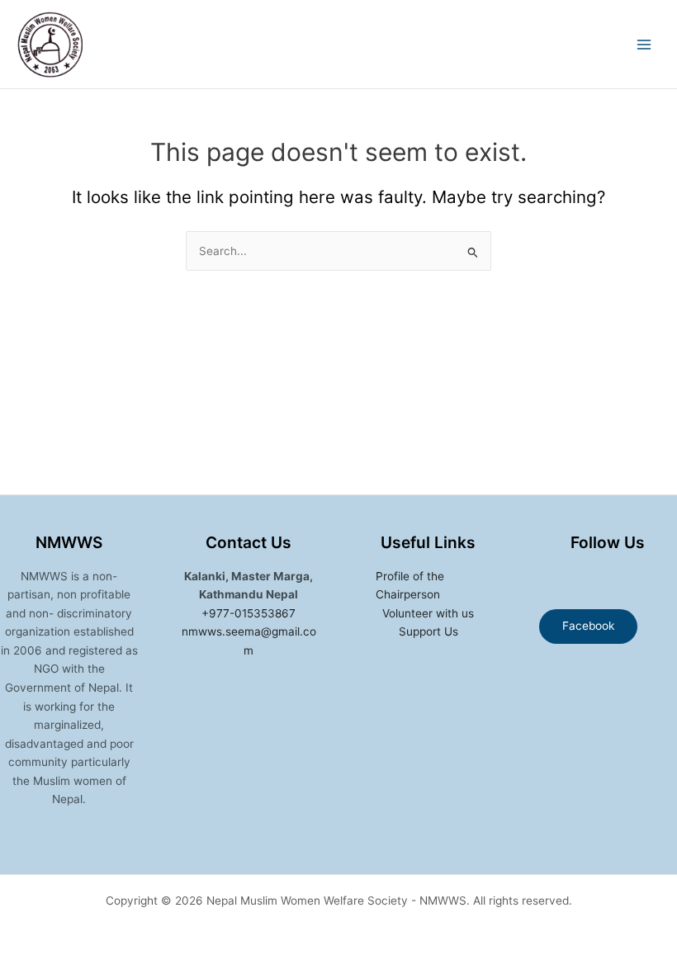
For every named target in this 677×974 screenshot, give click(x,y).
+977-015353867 (248, 613)
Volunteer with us (428, 613)
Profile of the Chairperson (410, 586)
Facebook (588, 625)
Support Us (428, 631)
